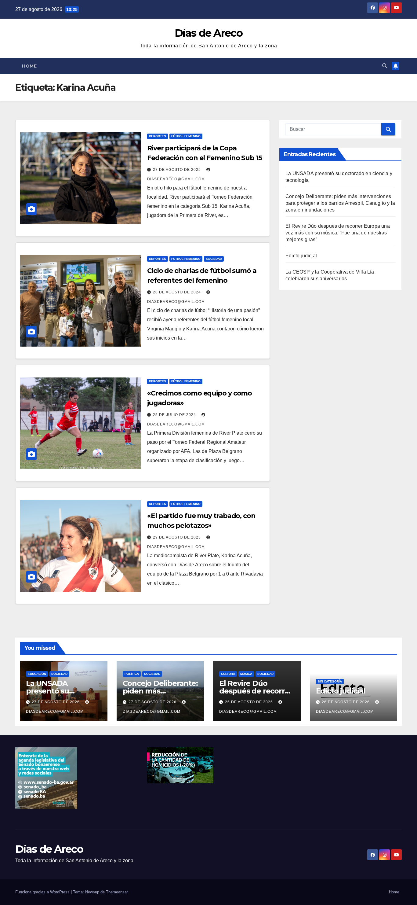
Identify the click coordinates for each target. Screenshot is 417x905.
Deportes (157, 136)
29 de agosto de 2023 (177, 537)
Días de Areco (208, 33)
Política (132, 673)
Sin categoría (330, 681)
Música (246, 673)
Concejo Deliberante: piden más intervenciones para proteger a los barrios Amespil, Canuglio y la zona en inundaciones (340, 203)
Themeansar (117, 892)
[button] (384, 65)
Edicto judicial (301, 255)
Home (29, 66)
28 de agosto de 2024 (177, 292)
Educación (37, 673)
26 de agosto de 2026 (249, 702)
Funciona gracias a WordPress (43, 892)
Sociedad (214, 258)
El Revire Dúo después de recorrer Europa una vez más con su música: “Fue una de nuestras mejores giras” (337, 232)
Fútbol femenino (186, 136)
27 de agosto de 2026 (56, 702)
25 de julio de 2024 (175, 415)
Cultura (228, 673)
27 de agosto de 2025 (177, 169)
